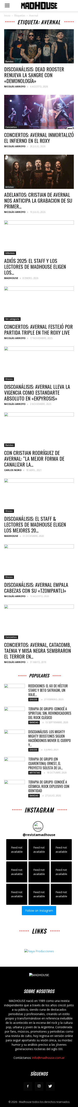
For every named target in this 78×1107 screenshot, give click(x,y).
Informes (10, 253)
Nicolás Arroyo (14, 86)
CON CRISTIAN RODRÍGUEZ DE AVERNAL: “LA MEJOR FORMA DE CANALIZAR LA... (34, 458)
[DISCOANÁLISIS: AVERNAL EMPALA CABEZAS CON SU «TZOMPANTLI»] (39, 561)
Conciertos (11, 127)
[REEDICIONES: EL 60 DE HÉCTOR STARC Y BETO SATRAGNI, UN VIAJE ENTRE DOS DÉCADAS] (14, 691)
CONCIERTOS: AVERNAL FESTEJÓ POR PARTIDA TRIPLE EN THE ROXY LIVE (38, 329)
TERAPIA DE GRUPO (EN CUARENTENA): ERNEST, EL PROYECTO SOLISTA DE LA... (45, 763)
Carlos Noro (12, 470)
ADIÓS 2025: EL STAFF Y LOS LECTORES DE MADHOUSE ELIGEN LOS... (35, 266)
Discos (9, 379)
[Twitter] (50, 1086)
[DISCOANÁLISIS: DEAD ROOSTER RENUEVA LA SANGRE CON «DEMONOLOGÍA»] (39, 46)
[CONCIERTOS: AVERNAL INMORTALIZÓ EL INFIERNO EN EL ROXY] (39, 112)
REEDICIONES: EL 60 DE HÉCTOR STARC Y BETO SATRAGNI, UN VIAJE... (48, 690)
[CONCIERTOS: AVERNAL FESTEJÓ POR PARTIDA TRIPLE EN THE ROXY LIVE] (39, 303)
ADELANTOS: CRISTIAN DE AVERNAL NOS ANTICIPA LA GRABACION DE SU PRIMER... (38, 200)
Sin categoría (12, 319)
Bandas (9, 61)
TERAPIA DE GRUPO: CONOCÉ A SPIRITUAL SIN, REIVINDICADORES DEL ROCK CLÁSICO (49, 713)
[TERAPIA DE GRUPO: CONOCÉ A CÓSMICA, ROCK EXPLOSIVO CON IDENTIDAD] (14, 787)
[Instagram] (39, 1086)
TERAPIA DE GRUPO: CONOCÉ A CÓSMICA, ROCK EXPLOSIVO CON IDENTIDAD (48, 786)
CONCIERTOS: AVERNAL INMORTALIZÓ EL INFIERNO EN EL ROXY (39, 137)
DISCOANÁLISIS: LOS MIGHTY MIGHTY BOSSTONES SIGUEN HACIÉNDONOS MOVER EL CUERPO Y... (49, 738)
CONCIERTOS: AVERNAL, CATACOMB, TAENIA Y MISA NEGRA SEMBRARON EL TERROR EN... (37, 650)
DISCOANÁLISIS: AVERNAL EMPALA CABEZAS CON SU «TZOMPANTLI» (36, 587)
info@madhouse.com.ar (48, 1058)
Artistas (9, 187)
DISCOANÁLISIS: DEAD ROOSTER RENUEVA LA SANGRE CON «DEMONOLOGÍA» (34, 74)
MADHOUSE (11, 278)
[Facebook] (28, 1086)
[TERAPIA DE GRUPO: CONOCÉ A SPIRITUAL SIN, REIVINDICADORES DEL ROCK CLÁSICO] (14, 714)
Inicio (7, 15)
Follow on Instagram (39, 910)
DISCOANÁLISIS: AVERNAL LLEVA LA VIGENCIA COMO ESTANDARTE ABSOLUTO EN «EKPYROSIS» (37, 392)
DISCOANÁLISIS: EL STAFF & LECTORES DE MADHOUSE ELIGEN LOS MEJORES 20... (35, 524)
